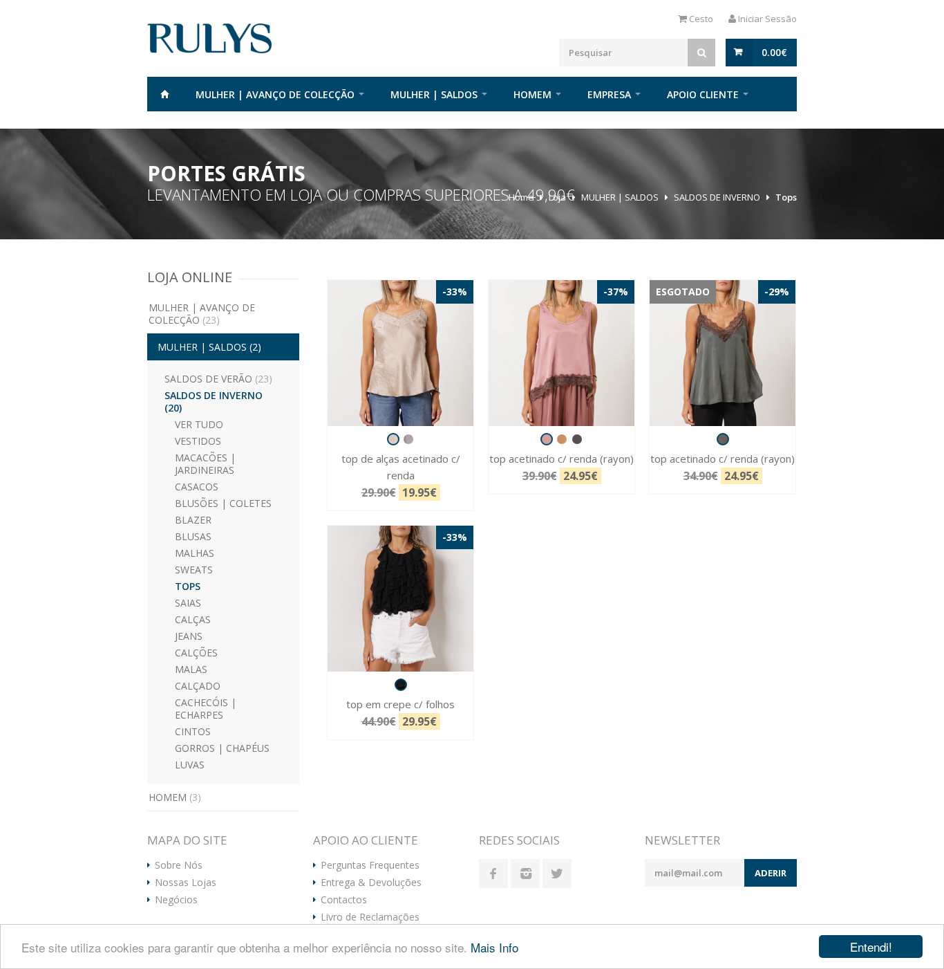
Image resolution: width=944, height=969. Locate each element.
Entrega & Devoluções (371, 882)
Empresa (609, 94)
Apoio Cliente (703, 94)
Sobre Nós (178, 865)
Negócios (176, 900)
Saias (188, 602)
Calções (196, 652)
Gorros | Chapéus (222, 748)
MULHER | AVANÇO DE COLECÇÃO (275, 94)
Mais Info (494, 947)
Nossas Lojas (185, 882)
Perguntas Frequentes (370, 865)
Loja (557, 197)
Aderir (770, 873)
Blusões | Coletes (223, 503)
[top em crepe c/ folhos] (400, 599)
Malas (191, 669)
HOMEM (532, 94)
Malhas (194, 553)
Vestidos (198, 440)
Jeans (188, 636)
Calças (193, 619)
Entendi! (871, 946)
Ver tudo (199, 424)
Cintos (193, 731)
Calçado (197, 685)
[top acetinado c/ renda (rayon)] (561, 353)
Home (164, 94)
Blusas (193, 536)
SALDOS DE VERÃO (218, 378)
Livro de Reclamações (370, 917)
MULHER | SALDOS (434, 94)
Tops (786, 197)
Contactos (344, 900)
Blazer (193, 519)
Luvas (190, 764)
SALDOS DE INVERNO (717, 197)
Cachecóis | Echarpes (205, 708)
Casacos (196, 486)
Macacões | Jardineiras (205, 464)
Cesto (700, 18)
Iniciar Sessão (766, 18)
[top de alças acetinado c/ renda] (400, 353)
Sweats (194, 569)
